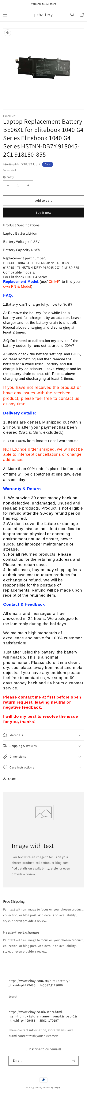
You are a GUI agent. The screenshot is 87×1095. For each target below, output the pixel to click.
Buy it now (43, 213)
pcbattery (37, 1087)
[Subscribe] (73, 1061)
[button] (5, 14)
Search (13, 996)
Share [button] (12, 779)
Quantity (8, 177)
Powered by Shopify (52, 1087)
